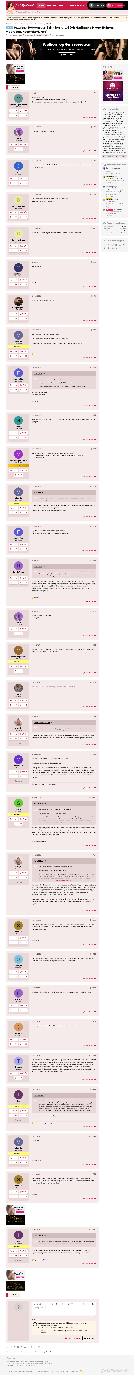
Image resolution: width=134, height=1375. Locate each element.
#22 (94, 920)
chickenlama (117, 118)
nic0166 (114, 131)
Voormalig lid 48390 (14, 35)
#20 (94, 798)
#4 (94, 194)
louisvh (105, 118)
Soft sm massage (113, 168)
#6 (94, 262)
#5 (94, 228)
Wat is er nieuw (77, 5)
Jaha (104, 138)
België (108, 207)
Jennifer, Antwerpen (113, 200)
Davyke (123, 233)
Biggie (114, 116)
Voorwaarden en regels (45, 1371)
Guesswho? (112, 136)
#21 (94, 855)
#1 (95, 93)
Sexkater (123, 152)
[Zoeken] (125, 5)
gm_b (110, 118)
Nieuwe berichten (24, 12)
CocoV (119, 127)
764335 (38, 35)
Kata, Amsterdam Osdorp (114, 177)
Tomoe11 (105, 113)
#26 (94, 1055)
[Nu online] (18, 136)
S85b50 (120, 143)
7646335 (45, 35)
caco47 (105, 140)
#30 (94, 1230)
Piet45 (121, 122)
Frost (117, 150)
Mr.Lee (120, 132)
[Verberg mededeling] (126, 18)
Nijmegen (19, 1120)
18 (26, 739)
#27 (94, 1089)
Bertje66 (105, 129)
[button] (34, 1303)
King (117, 113)
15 (26, 217)
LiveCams (51, 5)
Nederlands (25, 1371)
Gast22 (105, 141)
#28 (94, 1136)
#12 (94, 486)
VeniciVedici (118, 114)
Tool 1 (118, 131)
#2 (94, 127)
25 (26, 437)
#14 (94, 560)
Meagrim (114, 125)
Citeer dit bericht (90, 117)
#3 (94, 161)
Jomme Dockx (107, 120)
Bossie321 (119, 116)
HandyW (115, 120)
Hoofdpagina (74, 1371)
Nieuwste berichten (116, 164)
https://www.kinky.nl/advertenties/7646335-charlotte (50, 100)
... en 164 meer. (107, 154)
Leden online (113, 109)
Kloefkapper (120, 147)
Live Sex (63, 5)
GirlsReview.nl (13, 1371)
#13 (94, 526)
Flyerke (105, 149)
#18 (94, 716)
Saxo (117, 136)
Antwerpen (109, 215)
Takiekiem (106, 134)
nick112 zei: (38, 492)
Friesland (19, 781)
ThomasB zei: (39, 1095)
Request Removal (57, 35)
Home (41, 5)
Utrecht (19, 743)
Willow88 (116, 122)
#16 (94, 645)
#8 (94, 330)
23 (26, 318)
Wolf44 (121, 150)
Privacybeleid (59, 1371)
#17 (94, 682)
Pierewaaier (107, 127)
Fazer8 (122, 140)
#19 (94, 754)
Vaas (104, 145)
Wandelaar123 (113, 129)
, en (44, 784)
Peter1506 (112, 152)
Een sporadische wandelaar (116, 138)
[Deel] (91, 93)
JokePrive (119, 141)
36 (26, 356)
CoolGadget (107, 116)
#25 (94, 1022)
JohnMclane (107, 143)
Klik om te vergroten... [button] (64, 823)
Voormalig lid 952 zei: (42, 722)
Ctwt (109, 140)
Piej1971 (122, 136)
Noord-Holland (111, 184)
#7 (94, 296)
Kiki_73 (109, 145)
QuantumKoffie (108, 122)
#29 (94, 1174)
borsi (123, 127)
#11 (94, 449)
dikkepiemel (107, 131)
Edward (108, 147)
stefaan (114, 145)
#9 (94, 367)
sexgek (121, 113)
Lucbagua (112, 150)
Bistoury (121, 129)
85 (26, 1044)
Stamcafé (114, 210)
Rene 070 (120, 134)
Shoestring (113, 132)
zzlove (120, 125)
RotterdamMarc (108, 123)
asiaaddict (106, 132)
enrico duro (112, 141)
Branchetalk (110, 196)
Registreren (68, 55)
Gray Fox (105, 152)
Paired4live (115, 140)
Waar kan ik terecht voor (114, 173)
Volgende (15, 87)
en (40, 841)
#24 (94, 988)
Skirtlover (114, 143)
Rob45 (118, 152)
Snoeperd (112, 113)
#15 (94, 611)
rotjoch (105, 136)
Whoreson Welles (119, 149)
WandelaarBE (118, 123)
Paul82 (119, 145)
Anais (113, 147)
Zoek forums (38, 12)
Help (66, 1371)
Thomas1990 (107, 125)
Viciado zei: (38, 373)
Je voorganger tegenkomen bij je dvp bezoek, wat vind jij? (115, 189)
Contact (33, 1371)
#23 (94, 954)
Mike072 (105, 150)
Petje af (113, 127)
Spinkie (110, 149)
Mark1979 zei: (39, 803)
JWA (104, 147)
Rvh (123, 145)
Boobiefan (113, 134)
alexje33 (105, 114)
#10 (94, 415)
